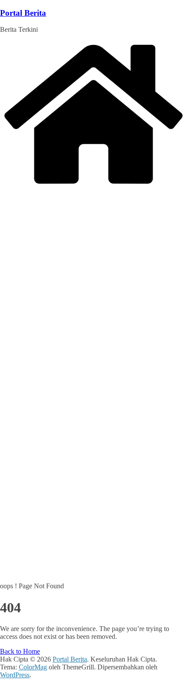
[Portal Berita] (93, 185)
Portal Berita (23, 12)
